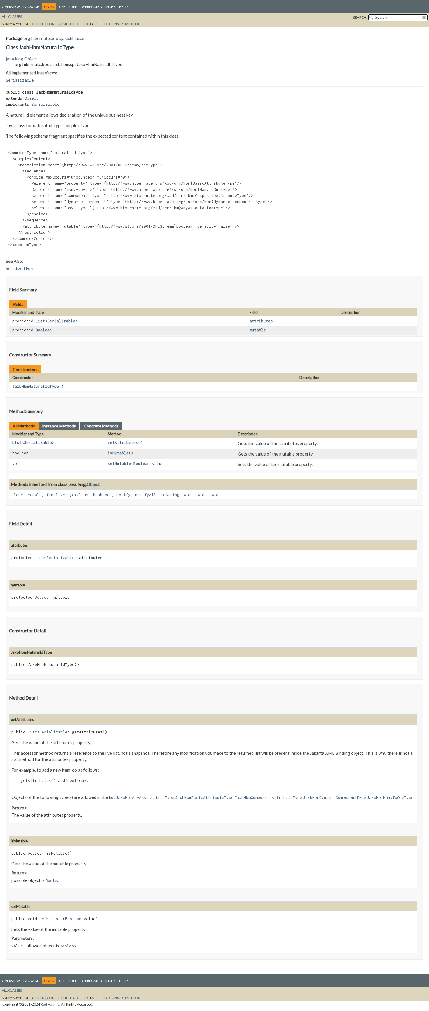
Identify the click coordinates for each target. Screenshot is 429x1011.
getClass (79, 494)
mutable (258, 330)
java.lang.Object (21, 58)
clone (17, 494)
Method (70, 24)
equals (35, 494)
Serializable (20, 80)
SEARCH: (360, 17)
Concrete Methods (101, 425)
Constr (53, 24)
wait (188, 494)
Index (110, 6)
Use (62, 6)
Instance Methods (59, 425)
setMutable (119, 463)
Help (123, 6)
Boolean (44, 330)
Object (32, 98)
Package (31, 6)
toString (170, 494)
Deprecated (91, 6)
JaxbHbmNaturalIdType (35, 386)
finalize (55, 494)
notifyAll (145, 494)
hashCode (102, 494)
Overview (11, 6)
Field (39, 24)
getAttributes (123, 442)
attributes (261, 320)
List (40, 320)
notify (123, 494)
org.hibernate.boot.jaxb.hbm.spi (53, 38)
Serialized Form (21, 268)
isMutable (118, 453)
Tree (73, 6)
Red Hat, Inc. (50, 1004)
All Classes (12, 16)
